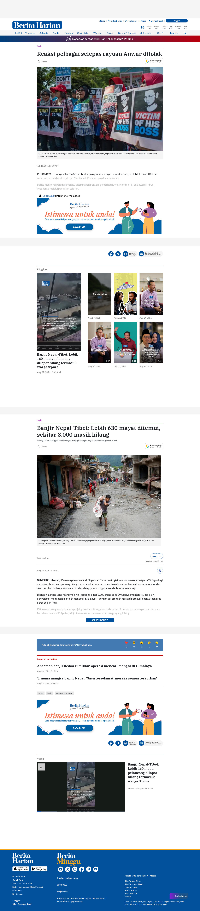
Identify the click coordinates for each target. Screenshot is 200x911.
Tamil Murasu (131, 893)
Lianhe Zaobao (131, 887)
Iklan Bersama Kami (21, 904)
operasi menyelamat (64, 693)
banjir (49, 693)
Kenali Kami (17, 880)
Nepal (41, 693)
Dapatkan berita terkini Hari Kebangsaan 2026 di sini (103, 39)
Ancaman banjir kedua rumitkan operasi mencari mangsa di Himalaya (94, 666)
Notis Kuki (17, 890)
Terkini (18, 33)
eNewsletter (130, 21)
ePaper (142, 21)
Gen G (160, 33)
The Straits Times (133, 881)
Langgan (177, 20)
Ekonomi (68, 33)
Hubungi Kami (18, 876)
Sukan (110, 33)
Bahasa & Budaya (127, 33)
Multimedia (145, 33)
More (173, 33)
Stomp (128, 896)
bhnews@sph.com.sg (73, 901)
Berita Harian (131, 890)
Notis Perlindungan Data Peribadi (27, 887)
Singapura (30, 33)
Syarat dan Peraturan (22, 883)
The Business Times (134, 884)
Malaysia (43, 33)
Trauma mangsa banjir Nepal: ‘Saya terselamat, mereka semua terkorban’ (97, 678)
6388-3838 (62, 885)
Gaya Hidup (83, 33)
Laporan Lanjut (100, 620)
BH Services (17, 894)
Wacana (97, 33)
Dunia (56, 33)
